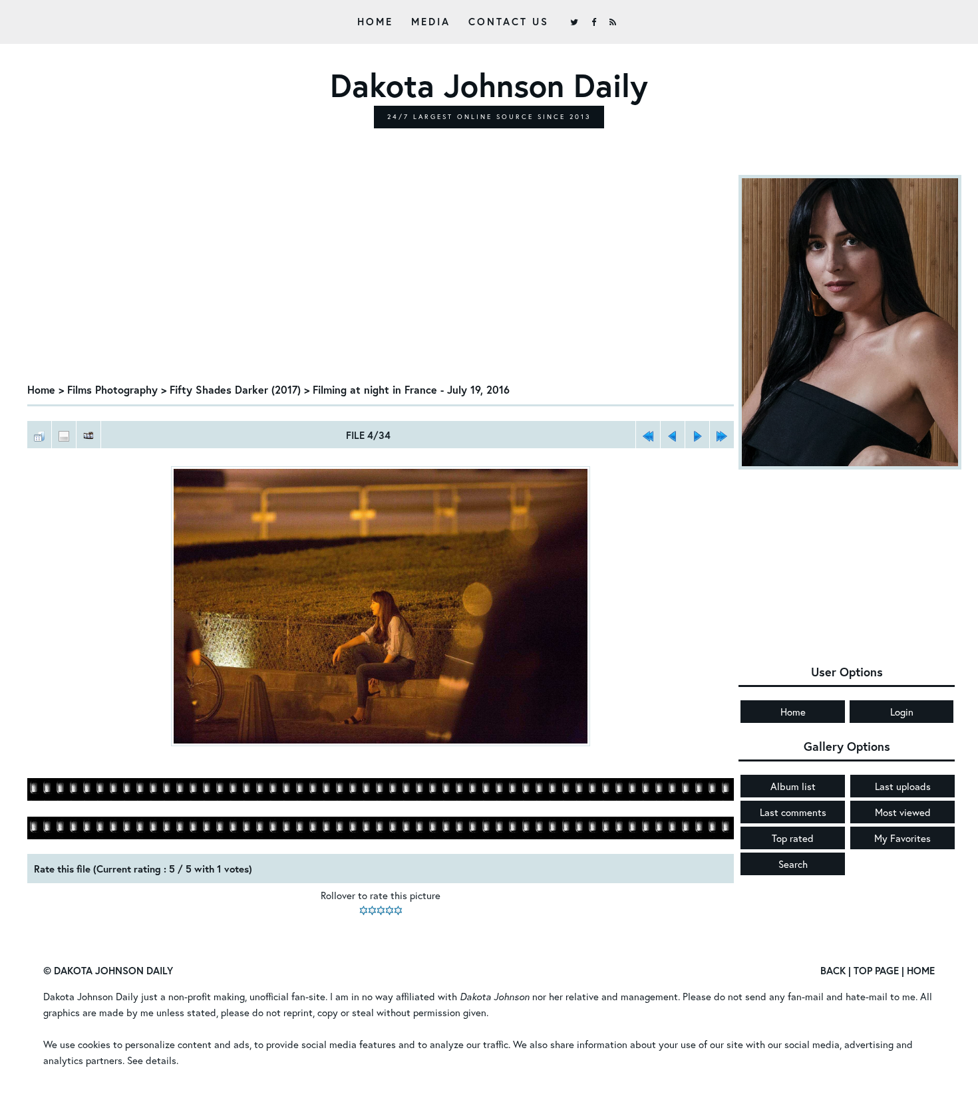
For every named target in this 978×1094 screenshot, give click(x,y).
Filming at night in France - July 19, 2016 (411, 389)
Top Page (876, 970)
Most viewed (903, 812)
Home (375, 21)
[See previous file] (673, 434)
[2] (372, 910)
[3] (381, 910)
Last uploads (903, 786)
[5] (398, 910)
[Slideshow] (88, 434)
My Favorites (902, 838)
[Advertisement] (380, 275)
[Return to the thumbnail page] (39, 434)
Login (901, 711)
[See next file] (697, 434)
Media (430, 21)
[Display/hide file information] (64, 434)
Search (793, 864)
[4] (389, 910)
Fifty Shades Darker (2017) (235, 389)
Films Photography (112, 389)
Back (833, 970)
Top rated (793, 838)
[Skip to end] (722, 434)
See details (151, 1060)
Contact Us (508, 21)
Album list (793, 786)
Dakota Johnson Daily (90, 996)
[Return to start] (648, 434)
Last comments (793, 812)
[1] (363, 910)
